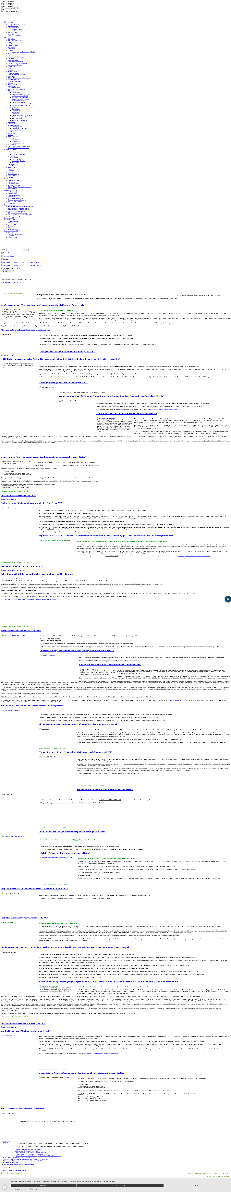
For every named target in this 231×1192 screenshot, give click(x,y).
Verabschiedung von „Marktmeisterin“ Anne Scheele (25, 1031)
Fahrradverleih (16, 112)
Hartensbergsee (16, 110)
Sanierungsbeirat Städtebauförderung (18, 208)
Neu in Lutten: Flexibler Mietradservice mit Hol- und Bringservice (32, 706)
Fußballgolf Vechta (17, 118)
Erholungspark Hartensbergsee (20, 94)
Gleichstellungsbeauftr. (18, 161)
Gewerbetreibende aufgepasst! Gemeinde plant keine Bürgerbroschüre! (72, 831)
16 (19, 1170)
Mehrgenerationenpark (18, 100)
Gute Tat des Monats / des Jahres (17, 63)
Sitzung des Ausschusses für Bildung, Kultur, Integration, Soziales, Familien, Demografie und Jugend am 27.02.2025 (111, 396)
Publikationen (12, 144)
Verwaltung (11, 156)
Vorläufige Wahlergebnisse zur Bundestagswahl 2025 (63, 382)
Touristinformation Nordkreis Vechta (18, 148)
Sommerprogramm (13, 79)
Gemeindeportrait (13, 26)
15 (17, 1170)
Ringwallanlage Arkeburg (19, 102)
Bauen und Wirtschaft (10, 190)
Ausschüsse (15, 153)
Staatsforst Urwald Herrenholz (20, 99)
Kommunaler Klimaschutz (15, 198)
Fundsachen (11, 53)
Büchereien (15, 140)
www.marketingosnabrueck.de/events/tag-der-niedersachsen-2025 (194, 556)
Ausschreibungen (13, 175)
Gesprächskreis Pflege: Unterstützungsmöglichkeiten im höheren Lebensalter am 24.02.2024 (43, 457)
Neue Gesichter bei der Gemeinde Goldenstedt (22, 1109)
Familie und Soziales (10, 179)
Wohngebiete (11, 196)
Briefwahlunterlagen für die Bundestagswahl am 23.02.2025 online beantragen (38, 1156)
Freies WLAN (12, 55)
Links (9, 68)
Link (99, 392)
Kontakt (10, 227)
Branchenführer (12, 44)
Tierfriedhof (11, 86)
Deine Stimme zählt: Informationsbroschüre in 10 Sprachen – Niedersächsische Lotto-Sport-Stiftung (29, 599)
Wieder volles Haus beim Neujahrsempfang (28, 1149)
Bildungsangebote (13, 136)
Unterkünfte (11, 122)
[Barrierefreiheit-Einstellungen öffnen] (228, 599)
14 (16, 1170)
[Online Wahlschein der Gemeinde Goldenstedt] (7, 256)
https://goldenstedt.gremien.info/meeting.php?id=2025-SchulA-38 (166, 409)
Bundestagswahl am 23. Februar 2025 (27, 1151)
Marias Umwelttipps (13, 229)
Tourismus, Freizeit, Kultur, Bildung (14, 89)
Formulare (11, 50)
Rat (9, 151)
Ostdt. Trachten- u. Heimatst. (20, 96)
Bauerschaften (12, 31)
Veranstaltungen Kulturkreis (16, 130)
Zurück (5, 1170)
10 (10, 1170)
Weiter (21, 1170)
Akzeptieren (120, 1186)
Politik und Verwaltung (11, 149)
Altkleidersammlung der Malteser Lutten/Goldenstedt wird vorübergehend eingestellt (78, 724)
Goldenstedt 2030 (9, 218)
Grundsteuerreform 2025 (11, 231)
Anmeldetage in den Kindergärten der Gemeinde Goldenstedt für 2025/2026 (26, 1159)
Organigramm (15, 162)
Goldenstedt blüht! (13, 60)
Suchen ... (3, 249)
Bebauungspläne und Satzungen (17, 200)
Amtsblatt (10, 172)
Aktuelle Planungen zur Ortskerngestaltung (20, 214)
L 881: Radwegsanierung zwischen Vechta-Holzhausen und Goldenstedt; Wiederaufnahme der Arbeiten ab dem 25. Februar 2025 (60, 359)
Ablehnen (43, 1186)
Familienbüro (12, 182)
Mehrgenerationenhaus (14, 185)
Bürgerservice (8, 37)
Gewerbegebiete (12, 193)
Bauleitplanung (12, 192)
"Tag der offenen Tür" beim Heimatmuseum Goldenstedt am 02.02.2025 (34, 888)
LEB (13, 138)
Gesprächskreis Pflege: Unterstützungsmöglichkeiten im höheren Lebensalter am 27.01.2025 (81, 1073)
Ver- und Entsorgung (14, 87)
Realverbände (12, 166)
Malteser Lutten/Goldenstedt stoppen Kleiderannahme (26, 330)
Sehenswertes (12, 91)
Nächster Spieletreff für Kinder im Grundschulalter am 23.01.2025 (23, 1161)
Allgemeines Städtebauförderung (17, 213)
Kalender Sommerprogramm (20, 128)
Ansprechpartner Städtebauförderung (18, 209)
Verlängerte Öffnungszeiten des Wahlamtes (21, 630)
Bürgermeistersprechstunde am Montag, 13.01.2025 (19, 1164)
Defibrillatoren (12, 47)
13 (14, 1170)
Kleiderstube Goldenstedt (15, 65)
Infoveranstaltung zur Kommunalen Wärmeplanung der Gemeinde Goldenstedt (77, 650)
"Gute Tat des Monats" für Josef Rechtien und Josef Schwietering (126, 413)
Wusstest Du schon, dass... (11, 1162)
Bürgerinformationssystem (15, 40)
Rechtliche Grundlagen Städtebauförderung (20, 206)
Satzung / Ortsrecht (13, 167)
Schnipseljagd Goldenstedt (19, 120)
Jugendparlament (13, 164)
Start (5, 21)
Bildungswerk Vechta (18, 143)
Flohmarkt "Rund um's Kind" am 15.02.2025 (22, 566)
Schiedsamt (11, 76)
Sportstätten (11, 133)
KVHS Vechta (16, 141)
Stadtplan (10, 83)
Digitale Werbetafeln (14, 216)
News (9, 222)
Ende (24, 1170)
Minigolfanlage (16, 109)
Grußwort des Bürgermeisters (16, 24)
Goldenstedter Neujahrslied (15, 61)
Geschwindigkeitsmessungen (16, 57)
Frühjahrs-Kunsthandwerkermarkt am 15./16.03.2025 (26, 918)
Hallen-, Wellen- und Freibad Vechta (22, 115)
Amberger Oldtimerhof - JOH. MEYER (23, 105)
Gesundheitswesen (13, 183)
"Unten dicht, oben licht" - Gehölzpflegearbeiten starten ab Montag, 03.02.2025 (75, 752)
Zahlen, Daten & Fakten (15, 29)
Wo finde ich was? (9, 203)
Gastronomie (11, 123)
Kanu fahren (15, 113)
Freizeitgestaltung (13, 107)
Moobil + (10, 70)
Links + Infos (12, 224)
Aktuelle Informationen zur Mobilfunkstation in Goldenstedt (105, 789)
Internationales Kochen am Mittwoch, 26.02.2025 (23, 1023)
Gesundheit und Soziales (15, 58)
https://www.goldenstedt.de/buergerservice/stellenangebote (102, 1053)
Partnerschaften (12, 32)
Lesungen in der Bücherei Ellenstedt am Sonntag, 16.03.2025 (67, 351)
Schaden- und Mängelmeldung (16, 74)
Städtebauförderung (10, 205)
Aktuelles (10, 232)
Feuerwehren (11, 48)
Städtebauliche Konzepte (15, 201)
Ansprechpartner (12, 237)
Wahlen (10, 169)
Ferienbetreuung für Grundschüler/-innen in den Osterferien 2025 (31, 503)
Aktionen (10, 226)
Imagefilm (11, 34)
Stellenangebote (12, 84)
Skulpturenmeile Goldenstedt (20, 97)
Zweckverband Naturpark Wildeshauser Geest (21, 146)
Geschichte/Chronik (13, 27)
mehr (197, 1186)
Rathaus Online (12, 71)
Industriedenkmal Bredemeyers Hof (22, 104)
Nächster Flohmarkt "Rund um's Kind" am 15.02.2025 (65, 853)
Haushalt (10, 177)
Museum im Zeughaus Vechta (20, 117)
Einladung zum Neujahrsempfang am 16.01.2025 (30, 1154)
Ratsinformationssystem (18, 154)
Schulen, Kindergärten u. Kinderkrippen (19, 78)
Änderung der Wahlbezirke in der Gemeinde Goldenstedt (20, 1157)
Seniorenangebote (13, 188)
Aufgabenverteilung (17, 159)
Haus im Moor (16, 92)
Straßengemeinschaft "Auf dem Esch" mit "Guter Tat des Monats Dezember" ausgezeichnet (43, 305)
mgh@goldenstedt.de (176, 700)
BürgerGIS (11, 42)
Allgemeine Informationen (15, 234)
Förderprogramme (13, 221)
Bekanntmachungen (13, 174)
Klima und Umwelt (9, 219)
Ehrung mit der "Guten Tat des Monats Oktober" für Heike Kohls (110, 664)
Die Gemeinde (8, 22)
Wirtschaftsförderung (14, 195)
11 (11, 1170)
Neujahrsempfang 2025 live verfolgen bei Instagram (31, 1152)
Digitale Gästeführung (14, 35)
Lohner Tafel (11, 66)
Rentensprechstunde (13, 73)
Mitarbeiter (15, 157)
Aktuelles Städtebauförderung (16, 211)
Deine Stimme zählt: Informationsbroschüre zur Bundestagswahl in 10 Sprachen (38, 574)
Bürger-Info (11, 39)
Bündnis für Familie (13, 180)
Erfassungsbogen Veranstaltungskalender (23, 52)
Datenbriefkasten (13, 45)
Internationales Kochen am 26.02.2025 (18, 495)
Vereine (10, 131)
